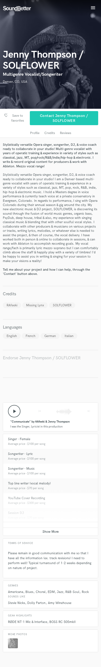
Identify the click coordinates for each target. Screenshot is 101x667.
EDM (51, 592)
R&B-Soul (72, 592)
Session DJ (16, 513)
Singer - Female (19, 439)
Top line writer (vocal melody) (29, 483)
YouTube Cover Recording (26, 498)
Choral (41, 592)
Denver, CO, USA (15, 82)
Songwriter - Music (21, 469)
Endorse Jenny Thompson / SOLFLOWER (42, 358)
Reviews (65, 133)
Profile (34, 133)
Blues (29, 592)
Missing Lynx (35, 305)
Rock (85, 592)
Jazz (60, 592)
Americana (15, 592)
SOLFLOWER (62, 305)
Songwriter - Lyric (20, 454)
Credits (49, 133)
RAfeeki (12, 305)
